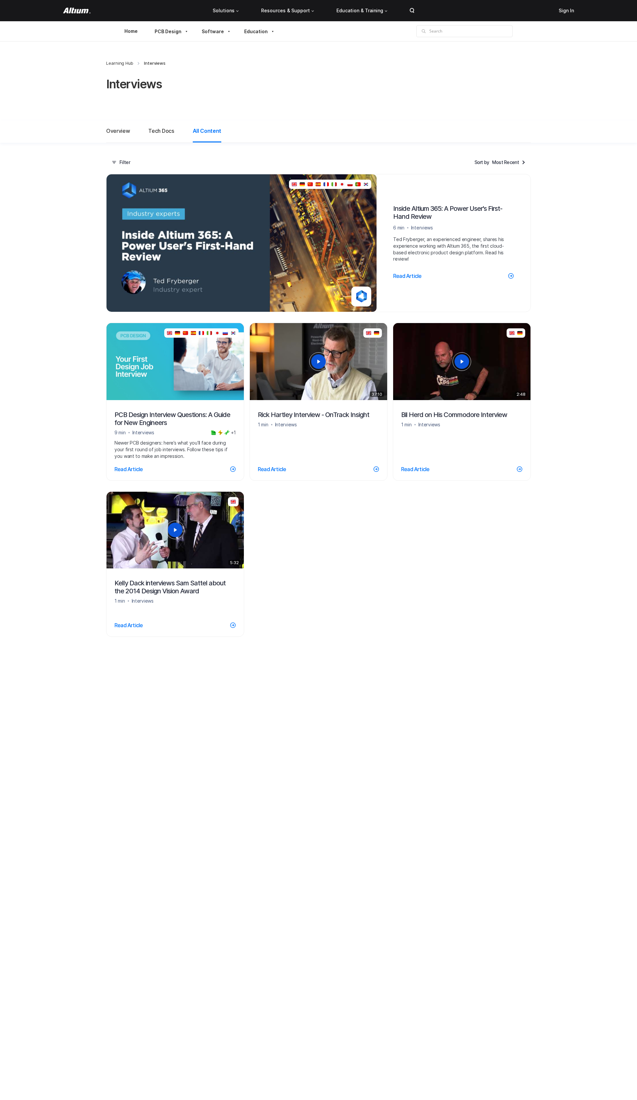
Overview (118, 130)
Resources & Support (285, 10)
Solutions (224, 10)
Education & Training (359, 10)
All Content (207, 130)
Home (131, 31)
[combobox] (509, 162)
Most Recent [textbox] (505, 162)
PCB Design (168, 31)
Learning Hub (119, 63)
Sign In (566, 10)
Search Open (412, 11)
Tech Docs (161, 130)
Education (256, 31)
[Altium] (77, 11)
